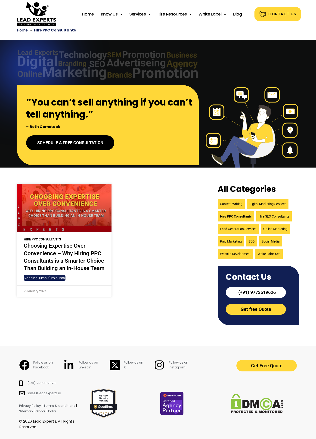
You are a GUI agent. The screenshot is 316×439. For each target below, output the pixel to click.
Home (88, 14)
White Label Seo (269, 254)
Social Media (271, 241)
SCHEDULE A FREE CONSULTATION (70, 142)
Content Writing (231, 204)
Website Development (235, 254)
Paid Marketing (231, 241)
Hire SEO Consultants (274, 216)
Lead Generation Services (238, 229)
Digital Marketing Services (267, 204)
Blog (237, 14)
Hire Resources (172, 14)
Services (137, 14)
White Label (209, 14)
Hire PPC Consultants (236, 216)
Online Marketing (275, 229)
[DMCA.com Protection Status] (257, 411)
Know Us (109, 14)
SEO (252, 241)
